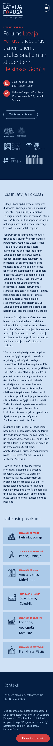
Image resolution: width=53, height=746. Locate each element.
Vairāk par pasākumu (20, 114)
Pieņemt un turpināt (33, 738)
